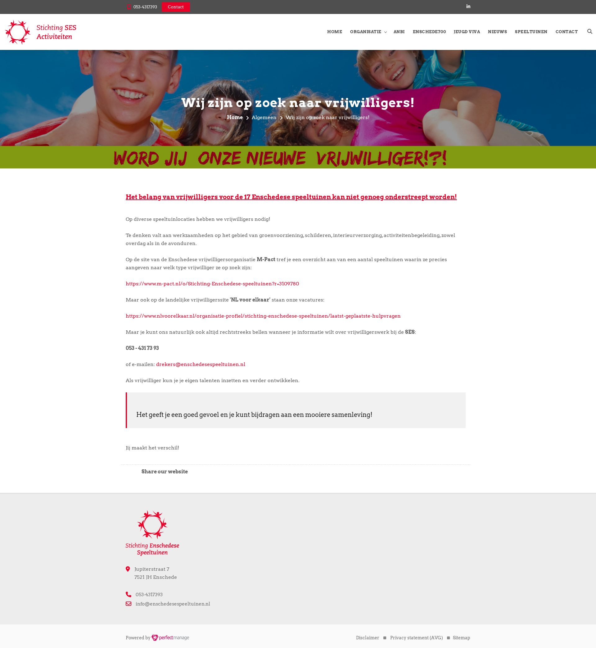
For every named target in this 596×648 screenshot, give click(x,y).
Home (334, 31)
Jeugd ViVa (467, 31)
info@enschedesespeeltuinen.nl (173, 604)
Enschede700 (429, 31)
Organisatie (366, 31)
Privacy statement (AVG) (416, 637)
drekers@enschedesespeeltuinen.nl (200, 364)
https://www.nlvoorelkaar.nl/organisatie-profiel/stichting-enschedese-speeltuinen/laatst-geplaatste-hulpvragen (263, 316)
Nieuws (497, 31)
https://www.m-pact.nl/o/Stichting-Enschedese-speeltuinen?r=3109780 (212, 284)
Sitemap (461, 637)
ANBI (399, 31)
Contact (567, 31)
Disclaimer (367, 637)
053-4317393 (145, 7)
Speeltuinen (531, 31)
